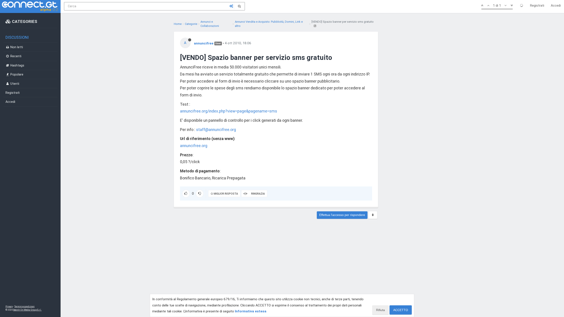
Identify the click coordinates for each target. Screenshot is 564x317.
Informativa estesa (250, 311)
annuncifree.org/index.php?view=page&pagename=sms (228, 111)
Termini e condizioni (24, 306)
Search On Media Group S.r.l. (27, 310)
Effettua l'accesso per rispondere (342, 215)
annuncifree (203, 43)
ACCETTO (400, 310)
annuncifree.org (193, 146)
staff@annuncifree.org (216, 129)
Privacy (9, 306)
